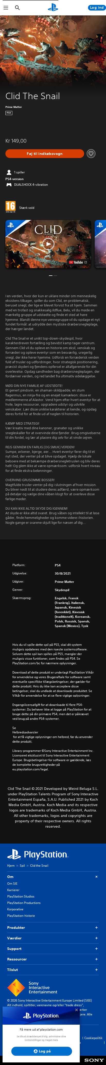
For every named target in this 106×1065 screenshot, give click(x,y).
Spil (22, 865)
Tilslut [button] (12, 969)
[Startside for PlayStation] (53, 8)
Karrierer (13, 890)
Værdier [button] (14, 938)
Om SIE (12, 883)
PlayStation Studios (20, 896)
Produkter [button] (16, 927)
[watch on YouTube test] (78, 262)
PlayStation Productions (24, 903)
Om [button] (10, 876)
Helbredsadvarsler (25, 732)
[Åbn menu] (6, 7)
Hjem (11, 865)
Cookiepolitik (93, 1038)
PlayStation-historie (21, 915)
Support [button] (14, 948)
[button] (48, 244)
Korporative (15, 909)
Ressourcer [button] (17, 959)
